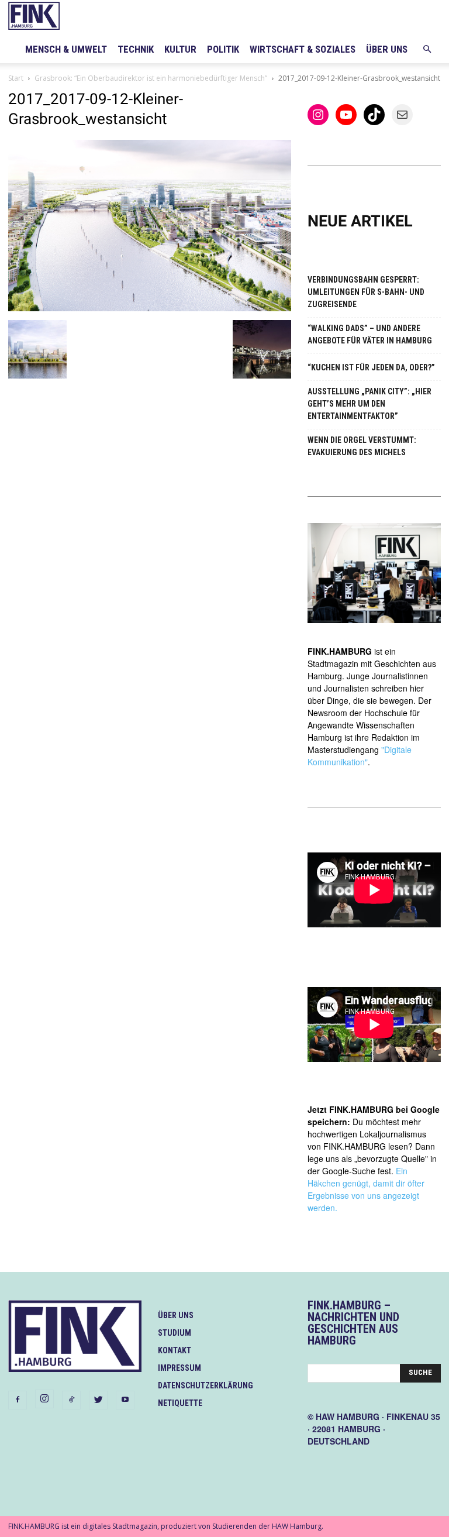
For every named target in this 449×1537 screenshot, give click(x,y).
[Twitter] (98, 1400)
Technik (136, 49)
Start (15, 78)
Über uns (386, 49)
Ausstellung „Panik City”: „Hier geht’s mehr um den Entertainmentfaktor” (369, 404)
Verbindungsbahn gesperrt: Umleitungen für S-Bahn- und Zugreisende (366, 292)
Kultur (180, 49)
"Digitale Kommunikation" (360, 756)
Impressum (179, 1368)
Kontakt (174, 1350)
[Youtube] (125, 1400)
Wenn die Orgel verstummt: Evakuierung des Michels (362, 446)
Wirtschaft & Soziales (302, 49)
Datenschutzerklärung (205, 1385)
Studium (174, 1332)
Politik (223, 49)
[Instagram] (44, 1399)
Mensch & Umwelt (66, 49)
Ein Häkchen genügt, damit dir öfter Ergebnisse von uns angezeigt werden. (366, 1189)
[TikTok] (71, 1400)
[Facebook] (17, 1400)
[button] (427, 49)
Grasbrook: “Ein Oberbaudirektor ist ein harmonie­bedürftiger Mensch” (150, 78)
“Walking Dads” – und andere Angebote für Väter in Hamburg (370, 334)
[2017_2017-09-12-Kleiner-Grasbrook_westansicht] (149, 308)
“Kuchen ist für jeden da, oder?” (371, 367)
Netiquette (180, 1403)
